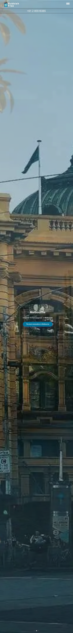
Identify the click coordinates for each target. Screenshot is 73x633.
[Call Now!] (36, 11)
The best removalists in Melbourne (37, 324)
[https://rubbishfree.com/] (12, 4)
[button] (36, 630)
